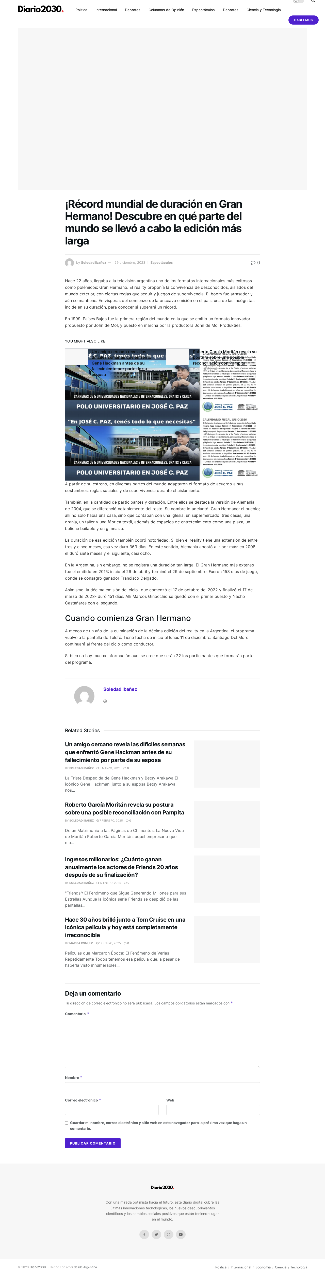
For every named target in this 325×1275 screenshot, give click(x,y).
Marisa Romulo (81, 943)
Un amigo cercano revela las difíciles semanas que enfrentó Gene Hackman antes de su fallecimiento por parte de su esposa (121, 363)
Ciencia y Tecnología (264, 10)
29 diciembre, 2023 (130, 262)
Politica (81, 10)
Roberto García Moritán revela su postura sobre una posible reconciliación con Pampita (225, 357)
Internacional (106, 10)
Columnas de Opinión (166, 10)
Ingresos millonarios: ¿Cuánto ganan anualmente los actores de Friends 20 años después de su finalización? (121, 867)
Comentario (77, 1013)
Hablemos (303, 20)
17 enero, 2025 (110, 883)
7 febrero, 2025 (207, 369)
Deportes (132, 10)
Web (170, 1100)
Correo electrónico (83, 1100)
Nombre (73, 1077)
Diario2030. (38, 1267)
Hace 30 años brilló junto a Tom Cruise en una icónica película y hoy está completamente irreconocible (125, 927)
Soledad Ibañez (93, 262)
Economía (263, 1267)
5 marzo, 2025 (105, 380)
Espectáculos (203, 10)
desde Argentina (85, 1267)
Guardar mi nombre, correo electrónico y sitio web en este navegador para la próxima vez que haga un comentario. (158, 1125)
